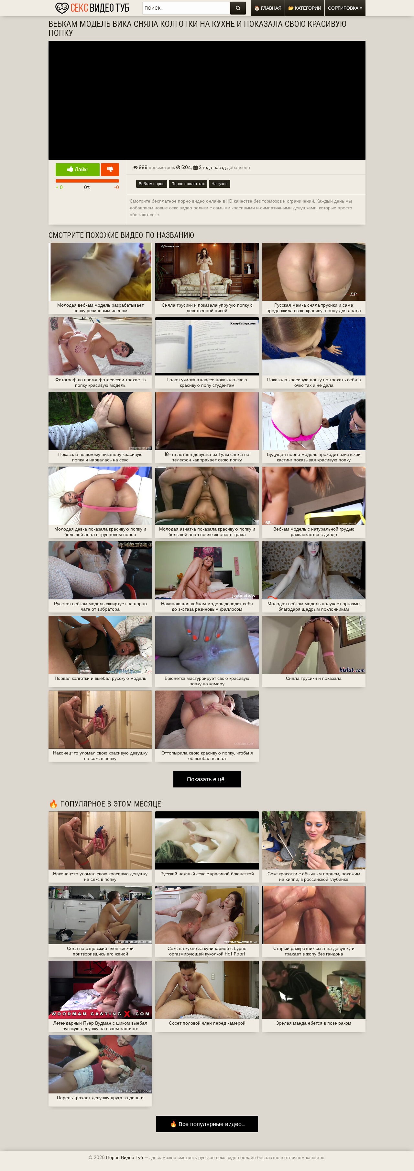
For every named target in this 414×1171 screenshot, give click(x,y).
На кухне (220, 183)
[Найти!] (238, 8)
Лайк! (80, 169)
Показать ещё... (207, 779)
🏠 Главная (267, 8)
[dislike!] (110, 169)
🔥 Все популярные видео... (207, 1124)
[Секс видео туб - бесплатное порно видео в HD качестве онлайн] (92, 6)
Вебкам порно (152, 183)
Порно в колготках (188, 183)
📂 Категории (304, 8)
